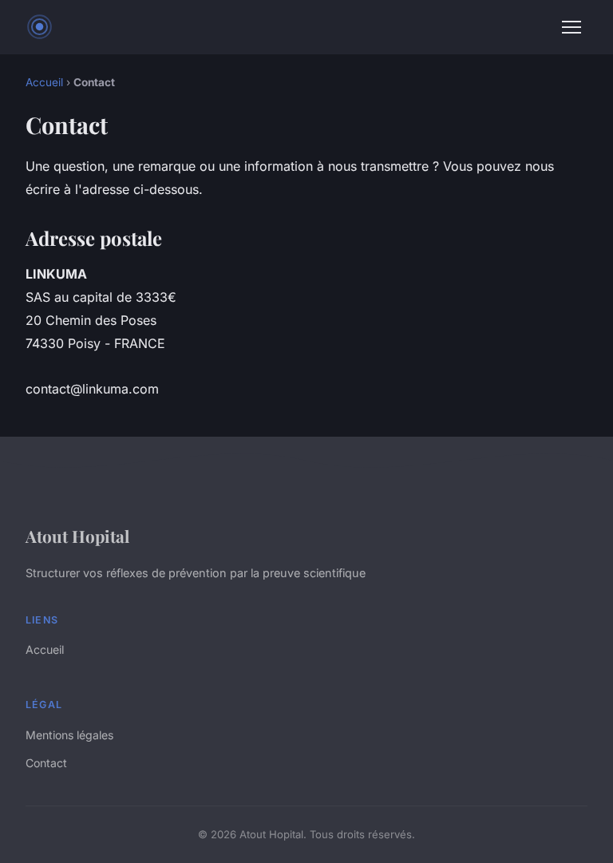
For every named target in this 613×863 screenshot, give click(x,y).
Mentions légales (69, 735)
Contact (46, 763)
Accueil (44, 82)
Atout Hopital (77, 536)
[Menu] (571, 27)
